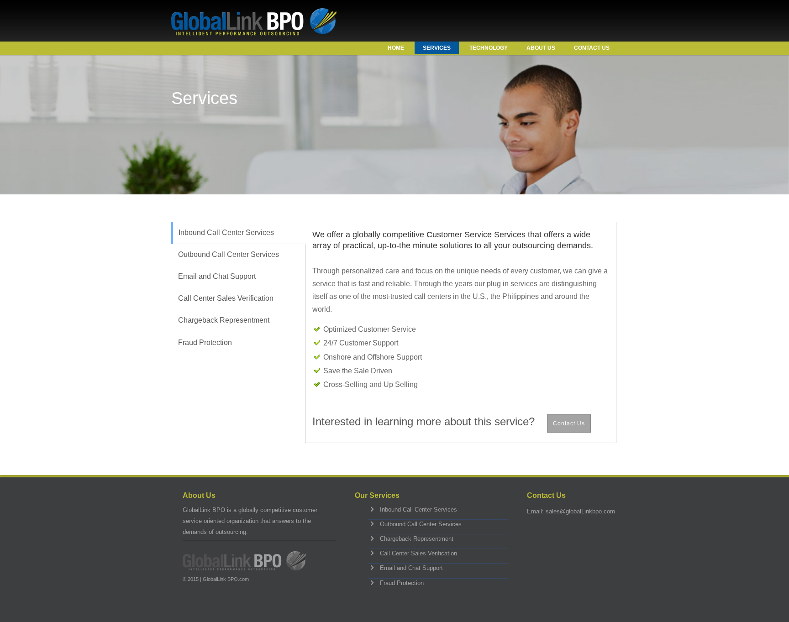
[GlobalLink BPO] (254, 33)
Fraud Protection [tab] (205, 342)
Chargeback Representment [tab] (223, 320)
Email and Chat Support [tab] (217, 276)
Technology (488, 48)
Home (396, 48)
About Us (540, 48)
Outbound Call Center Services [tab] (228, 254)
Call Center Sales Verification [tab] (226, 298)
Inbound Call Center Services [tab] (226, 232)
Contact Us (592, 48)
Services (437, 48)
